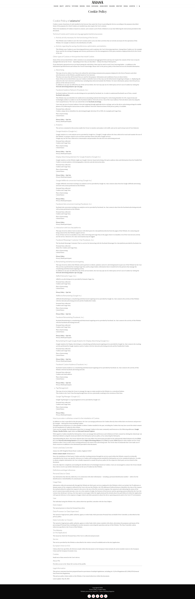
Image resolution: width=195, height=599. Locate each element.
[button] (139, 6)
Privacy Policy (60, 119)
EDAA (139, 438)
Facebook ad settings (95, 102)
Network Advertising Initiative (67, 440)
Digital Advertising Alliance (93, 440)
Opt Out (68, 119)
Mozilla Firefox (62, 431)
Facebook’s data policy (62, 95)
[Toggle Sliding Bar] (136, 6)
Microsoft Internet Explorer (86, 431)
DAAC (106, 440)
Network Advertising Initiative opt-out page (69, 86)
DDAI (115, 440)
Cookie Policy (102, 589)
